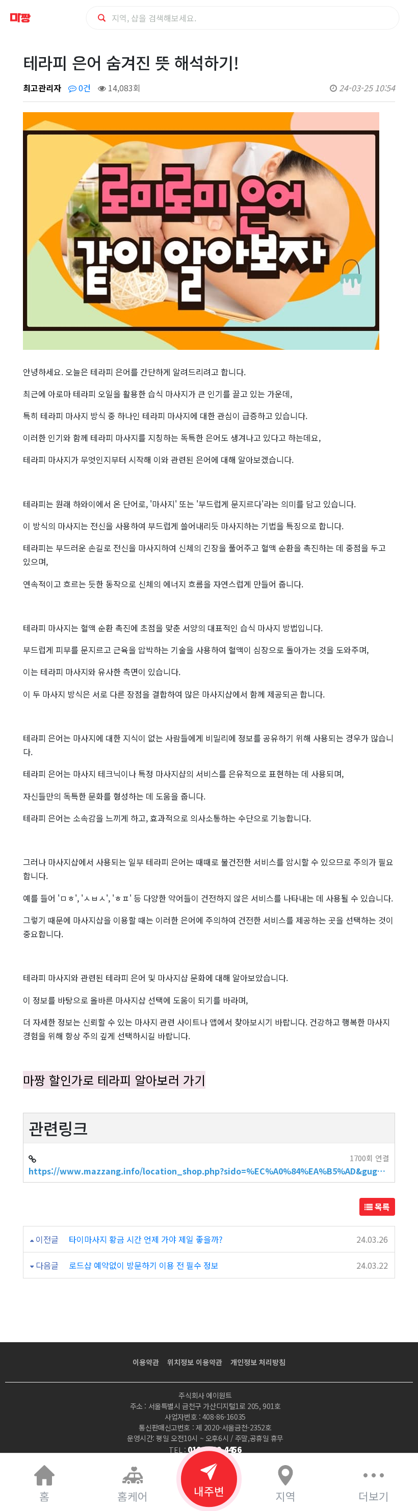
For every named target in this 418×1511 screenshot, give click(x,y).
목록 (381, 1206)
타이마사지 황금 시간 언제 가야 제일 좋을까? (146, 1239)
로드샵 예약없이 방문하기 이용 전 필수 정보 (144, 1265)
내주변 (209, 1491)
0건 (83, 88)
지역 (285, 1496)
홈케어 (132, 1496)
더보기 (373, 1496)
